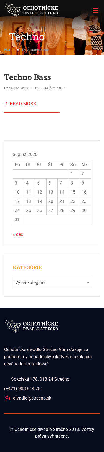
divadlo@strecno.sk (32, 398)
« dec (18, 234)
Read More (23, 103)
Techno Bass (27, 77)
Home (9, 49)
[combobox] (52, 282)
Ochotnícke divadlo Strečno (41, 429)
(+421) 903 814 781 (23, 388)
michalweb (18, 88)
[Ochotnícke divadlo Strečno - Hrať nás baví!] (52, 10)
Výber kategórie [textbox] (30, 282)
